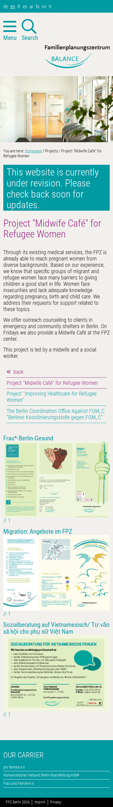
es (25, 6)
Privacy (55, 802)
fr (19, 6)
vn (44, 6)
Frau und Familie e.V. (18, 783)
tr (50, 6)
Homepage (33, 151)
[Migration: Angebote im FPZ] (56, 572)
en (12, 6)
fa (37, 6)
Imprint (40, 802)
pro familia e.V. (14, 767)
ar (31, 6)
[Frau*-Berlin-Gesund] (56, 479)
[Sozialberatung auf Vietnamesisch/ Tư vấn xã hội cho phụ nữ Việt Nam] (56, 673)
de (5, 6)
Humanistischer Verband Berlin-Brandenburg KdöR (41, 775)
